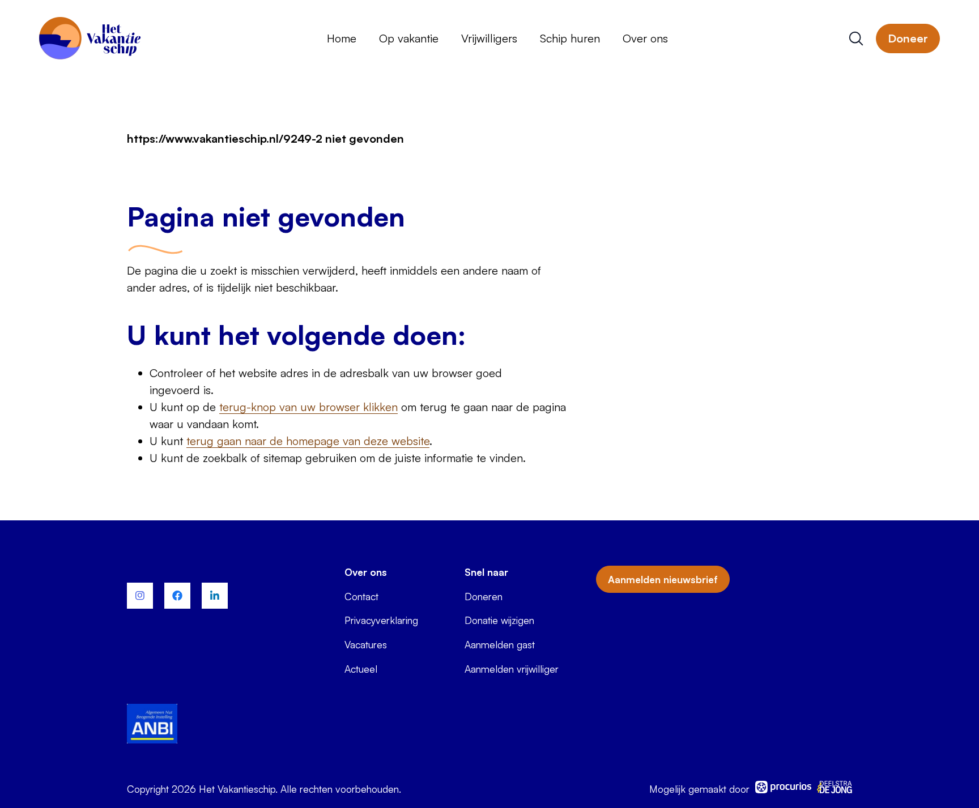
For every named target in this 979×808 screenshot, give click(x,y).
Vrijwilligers (489, 38)
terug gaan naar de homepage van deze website (307, 441)
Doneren (484, 596)
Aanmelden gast (500, 644)
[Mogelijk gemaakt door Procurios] (783, 789)
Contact (361, 596)
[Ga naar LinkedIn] (215, 596)
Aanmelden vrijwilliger (512, 668)
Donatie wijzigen (499, 620)
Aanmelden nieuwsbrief (663, 579)
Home (341, 38)
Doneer (908, 38)
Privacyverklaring (381, 620)
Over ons (645, 38)
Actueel (360, 668)
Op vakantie (409, 38)
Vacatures (365, 644)
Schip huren (570, 38)
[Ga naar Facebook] (177, 596)
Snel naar (486, 572)
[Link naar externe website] (152, 725)
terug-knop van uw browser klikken (308, 407)
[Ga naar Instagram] (140, 596)
